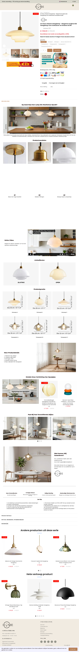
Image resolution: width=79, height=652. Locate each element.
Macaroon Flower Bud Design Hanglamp (65, 605)
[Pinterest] (48, 642)
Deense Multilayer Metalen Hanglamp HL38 (39, 605)
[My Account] (67, 6)
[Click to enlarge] (4, 45)
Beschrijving (5, 101)
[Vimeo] (55, 642)
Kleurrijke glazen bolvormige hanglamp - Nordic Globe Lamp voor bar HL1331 (49, 401)
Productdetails (6, 515)
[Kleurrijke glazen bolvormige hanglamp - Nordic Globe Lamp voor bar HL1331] (49, 389)
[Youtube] (52, 642)
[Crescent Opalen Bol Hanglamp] (39, 547)
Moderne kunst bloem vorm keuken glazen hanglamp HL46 (65, 561)
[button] (3, 30)
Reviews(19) (5, 523)
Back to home (74, 14)
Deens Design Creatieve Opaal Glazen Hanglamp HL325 (68, 401)
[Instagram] (45, 642)
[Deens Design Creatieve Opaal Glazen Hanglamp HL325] (68, 389)
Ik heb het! (73, 649)
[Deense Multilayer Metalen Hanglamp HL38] (39, 591)
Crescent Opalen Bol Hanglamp (39, 561)
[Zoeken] (9, 6)
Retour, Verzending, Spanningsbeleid (13, 519)
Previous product (72, 14)
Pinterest (46, 94)
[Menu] (4, 6)
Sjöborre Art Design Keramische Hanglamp (13, 561)
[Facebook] (41, 642)
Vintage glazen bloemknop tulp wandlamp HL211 (13, 605)
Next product (76, 14)
